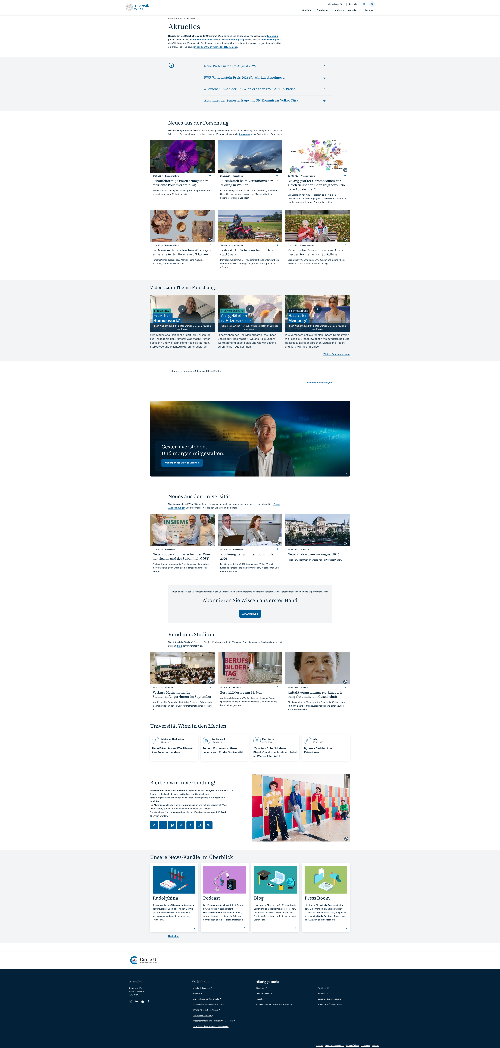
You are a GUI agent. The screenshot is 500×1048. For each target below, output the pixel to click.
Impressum (365, 1045)
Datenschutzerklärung (334, 1045)
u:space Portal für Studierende (206, 999)
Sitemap (319, 1045)
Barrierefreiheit (352, 1045)
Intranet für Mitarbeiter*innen (205, 1010)
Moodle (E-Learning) (202, 988)
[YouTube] (142, 1001)
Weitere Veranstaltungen (319, 382)
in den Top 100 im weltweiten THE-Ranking (215, 47)
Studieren (260, 988)
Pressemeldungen (270, 39)
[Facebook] (148, 1001)
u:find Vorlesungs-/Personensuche (208, 1004)
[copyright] (210, 170)
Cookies (375, 1045)
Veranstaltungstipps (235, 39)
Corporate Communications (329, 999)
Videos (216, 39)
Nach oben (173, 936)
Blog (179, 645)
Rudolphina (244, 134)
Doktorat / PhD (262, 993)
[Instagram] (130, 1001)
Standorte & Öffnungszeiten (330, 1004)
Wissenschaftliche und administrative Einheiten (213, 1021)
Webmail (197, 993)
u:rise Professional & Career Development (211, 1026)
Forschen (322, 988)
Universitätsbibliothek (202, 1015)
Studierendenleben (202, 39)
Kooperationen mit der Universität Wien (273, 1004)
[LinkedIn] (136, 1001)
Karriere (321, 993)
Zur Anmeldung (250, 613)
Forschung (272, 36)
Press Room (261, 999)
